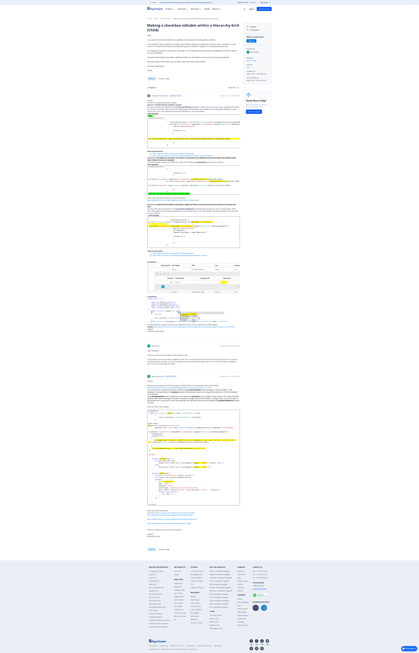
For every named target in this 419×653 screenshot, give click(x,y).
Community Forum (197, 571)
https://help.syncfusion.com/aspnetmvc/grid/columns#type (173, 153)
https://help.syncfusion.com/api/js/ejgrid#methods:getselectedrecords (172, 519)
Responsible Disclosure (204, 646)
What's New (241, 619)
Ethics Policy (218, 646)
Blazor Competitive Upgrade (220, 571)
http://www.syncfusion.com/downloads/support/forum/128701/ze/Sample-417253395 (181, 388)
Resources (195, 9)
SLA (192, 584)
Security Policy (190, 646)
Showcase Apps (242, 615)
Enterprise (182, 9)
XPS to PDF (178, 593)
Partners (240, 591)
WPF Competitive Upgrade (219, 594)
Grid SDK (152, 574)
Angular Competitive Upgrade (220, 574)
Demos (240, 599)
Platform (249, 58)
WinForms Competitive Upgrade (221, 591)
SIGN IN (152, 79)
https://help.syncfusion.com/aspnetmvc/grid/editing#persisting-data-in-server (180, 255)
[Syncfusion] (157, 641)
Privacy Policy (153, 646)
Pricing (207, 9)
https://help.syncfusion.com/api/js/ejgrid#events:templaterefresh (170, 515)
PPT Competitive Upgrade (219, 607)
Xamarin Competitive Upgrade (220, 587)
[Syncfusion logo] (155, 8)
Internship (240, 587)
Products (169, 9)
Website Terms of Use (177, 646)
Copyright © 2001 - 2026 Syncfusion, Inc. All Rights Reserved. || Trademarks (172, 649)
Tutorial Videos (242, 609)
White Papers (195, 600)
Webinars (194, 619)
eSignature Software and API (159, 620)
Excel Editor (178, 606)
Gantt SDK (152, 584)
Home (149, 19)
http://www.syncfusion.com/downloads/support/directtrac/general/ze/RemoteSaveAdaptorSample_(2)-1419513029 (194, 327)
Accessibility (195, 613)
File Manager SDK (155, 594)
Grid (248, 67)
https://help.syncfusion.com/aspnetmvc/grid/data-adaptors (173, 253)
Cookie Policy (164, 646)
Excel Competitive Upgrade (219, 604)
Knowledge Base (197, 574)
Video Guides (241, 612)
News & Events (242, 581)
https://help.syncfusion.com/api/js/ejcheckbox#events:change (169, 523)
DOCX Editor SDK (155, 604)
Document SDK (154, 597)
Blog (239, 578)
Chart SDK (152, 578)
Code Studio (153, 610)
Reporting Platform (155, 617)
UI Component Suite (156, 571)
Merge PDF (178, 587)
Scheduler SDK (154, 581)
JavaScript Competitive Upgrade (221, 578)
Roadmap (240, 622)
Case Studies (195, 603)
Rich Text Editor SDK (156, 587)
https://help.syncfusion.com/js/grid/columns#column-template (173, 513)
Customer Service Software (158, 623)
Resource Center (196, 623)
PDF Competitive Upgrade (219, 597)
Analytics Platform (155, 614)
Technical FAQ (196, 606)
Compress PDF (179, 590)
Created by (250, 49)
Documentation (242, 602)
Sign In (251, 9)
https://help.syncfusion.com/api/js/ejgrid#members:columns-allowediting (172, 200)
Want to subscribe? (255, 37)
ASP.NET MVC (165, 19)
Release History (242, 625)
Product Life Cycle (197, 587)
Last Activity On (252, 78)
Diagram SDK (154, 591)
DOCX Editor (178, 603)
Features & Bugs (197, 581)
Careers (240, 584)
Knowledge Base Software (158, 627)
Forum (156, 19)
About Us (216, 9)
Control (249, 65)
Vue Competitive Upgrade (219, 584)
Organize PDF (179, 597)
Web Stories (195, 616)
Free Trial (177, 571)
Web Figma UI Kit (216, 628)
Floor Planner (179, 600)
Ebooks (193, 597)
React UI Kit (214, 619)
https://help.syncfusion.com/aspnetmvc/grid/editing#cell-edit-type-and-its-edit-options (183, 156)
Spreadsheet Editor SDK (157, 607)
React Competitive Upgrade (219, 581)
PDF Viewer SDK (155, 601)
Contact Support (253, 112)
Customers (241, 574)
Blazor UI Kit (214, 622)
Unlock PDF (178, 583)
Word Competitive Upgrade (219, 601)
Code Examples (196, 610)
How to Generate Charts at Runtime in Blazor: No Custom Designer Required (186, 2)
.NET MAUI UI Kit (216, 615)
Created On (250, 71)
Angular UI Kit (214, 625)
